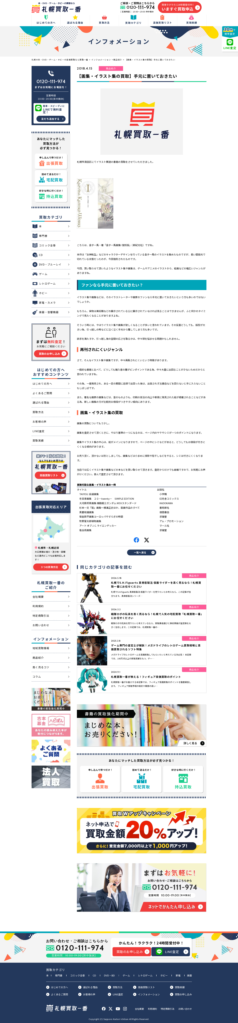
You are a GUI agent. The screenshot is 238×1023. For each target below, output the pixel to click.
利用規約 (152, 1008)
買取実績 (180, 987)
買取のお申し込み (129, 951)
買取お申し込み (183, 994)
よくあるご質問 (59, 994)
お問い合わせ (185, 1008)
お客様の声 (89, 994)
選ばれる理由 (90, 987)
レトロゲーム (145, 975)
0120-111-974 (50, 81)
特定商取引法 (167, 1008)
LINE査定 (172, 951)
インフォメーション (149, 994)
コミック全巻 (77, 975)
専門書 (58, 975)
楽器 (189, 975)
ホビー (164, 975)
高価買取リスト (146, 987)
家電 (178, 975)
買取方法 (117, 987)
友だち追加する (50, 118)
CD (94, 975)
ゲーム (126, 975)
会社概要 (139, 1008)
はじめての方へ (59, 987)
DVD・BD (109, 975)
